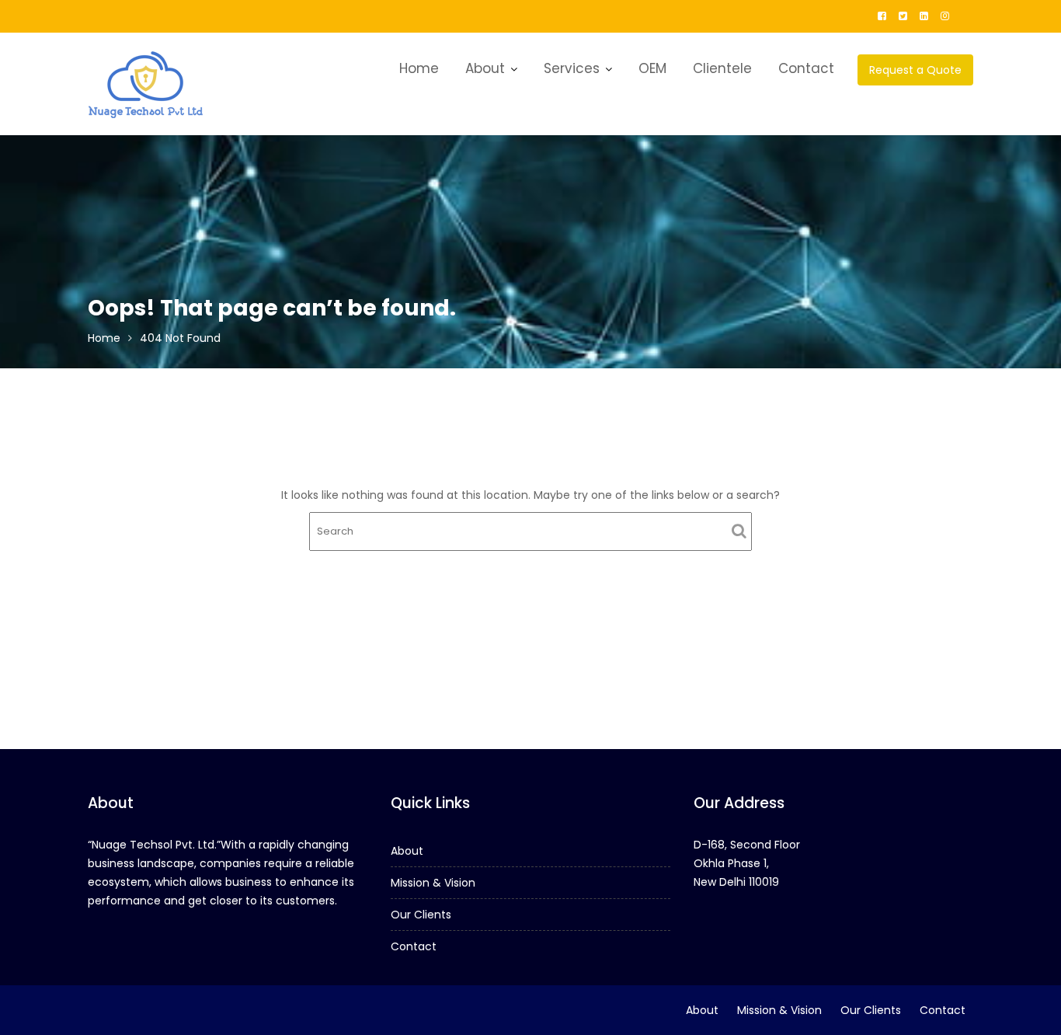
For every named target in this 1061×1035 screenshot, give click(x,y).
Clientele (722, 68)
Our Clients (421, 914)
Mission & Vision (433, 882)
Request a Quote (915, 70)
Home (419, 68)
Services (572, 68)
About (485, 68)
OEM (652, 68)
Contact (806, 68)
